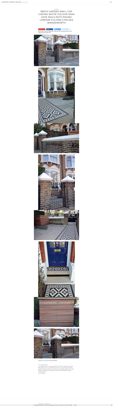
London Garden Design (11, 2)
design (71, 366)
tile (53, 370)
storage (46, 370)
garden (55, 367)
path (54, 369)
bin (53, 366)
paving (59, 369)
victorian (56, 370)
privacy (69, 369)
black (55, 366)
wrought (39, 371)
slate (41, 370)
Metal (43, 369)
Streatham (51, 370)
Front (49, 367)
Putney (72, 369)
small (43, 370)
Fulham (52, 367)
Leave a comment (41, 373)
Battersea (46, 366)
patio (57, 369)
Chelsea (61, 366)
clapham (65, 366)
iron (63, 367)
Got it (75, 405)
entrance (43, 367)
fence (47, 367)
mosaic (49, 369)
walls (62, 370)
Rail (39, 370)
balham (42, 366)
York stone (44, 371)
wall (60, 370)
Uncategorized (44, 364)
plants (66, 369)
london (71, 367)
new (52, 369)
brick (58, 366)
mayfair (39, 369)
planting (62, 369)
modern (45, 369)
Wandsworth (65, 370)
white (70, 370)
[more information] (70, 29)
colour (68, 366)
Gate (59, 367)
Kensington (67, 367)
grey (61, 367)
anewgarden (44, 360)
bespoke (50, 366)
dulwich (39, 367)
